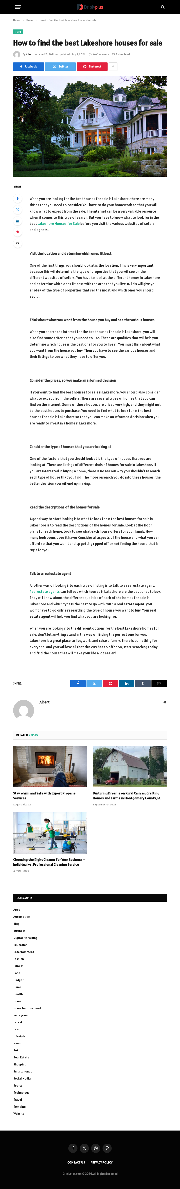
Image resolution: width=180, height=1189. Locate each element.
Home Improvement (27, 1008)
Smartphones (22, 1071)
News (17, 1043)
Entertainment (23, 952)
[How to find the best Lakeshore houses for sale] (90, 126)
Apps (16, 910)
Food (16, 973)
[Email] (17, 243)
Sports (17, 1085)
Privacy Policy (102, 1162)
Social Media (22, 1078)
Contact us (76, 1162)
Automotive (21, 917)
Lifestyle (19, 1036)
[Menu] (18, 7)
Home (18, 31)
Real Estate (21, 1057)
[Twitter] (17, 209)
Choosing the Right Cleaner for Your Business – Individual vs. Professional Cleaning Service (49, 862)
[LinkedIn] (17, 221)
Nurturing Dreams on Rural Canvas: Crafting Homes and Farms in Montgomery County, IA (126, 795)
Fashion (18, 959)
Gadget (18, 980)
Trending (19, 1107)
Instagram (20, 1015)
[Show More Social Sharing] (113, 66)
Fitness (18, 966)
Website (18, 1114)
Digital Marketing (25, 938)
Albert (30, 54)
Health (18, 994)
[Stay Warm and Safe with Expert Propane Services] (50, 767)
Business (19, 931)
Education (20, 945)
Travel (17, 1100)
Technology (21, 1092)
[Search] (162, 7)
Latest (17, 1022)
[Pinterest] (17, 232)
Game (17, 987)
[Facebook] (17, 198)
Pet (15, 1050)
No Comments (100, 54)
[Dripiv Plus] (90, 7)
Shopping (19, 1064)
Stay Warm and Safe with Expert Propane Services (44, 795)
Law (16, 1029)
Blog (16, 924)
